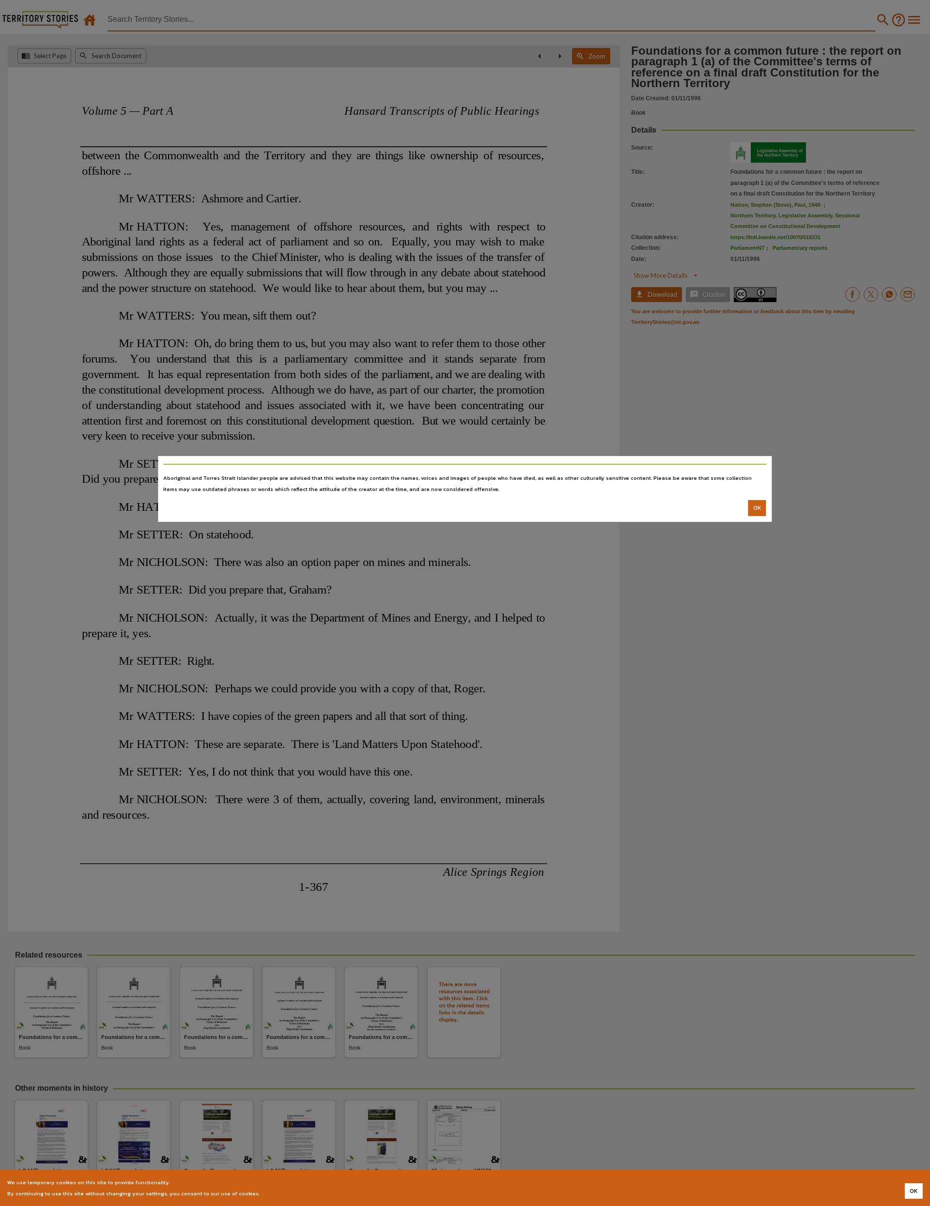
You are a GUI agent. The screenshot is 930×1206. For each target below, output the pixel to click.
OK (757, 508)
